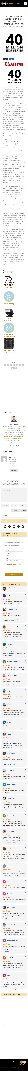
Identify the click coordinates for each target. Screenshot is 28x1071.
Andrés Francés (11, 831)
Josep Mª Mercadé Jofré (13, 957)
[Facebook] (11, 59)
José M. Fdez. (10, 881)
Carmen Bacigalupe (12, 609)
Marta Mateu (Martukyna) (13, 940)
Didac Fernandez (11, 753)
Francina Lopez (11, 798)
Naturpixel (19, 428)
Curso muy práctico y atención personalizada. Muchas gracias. (14, 777)
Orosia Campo (10, 704)
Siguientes (14, 989)
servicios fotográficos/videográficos (14, 436)
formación (8, 439)
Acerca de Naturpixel (11, 1065)
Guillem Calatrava (11, 26)
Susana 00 (9, 734)
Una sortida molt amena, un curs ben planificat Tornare (14, 900)
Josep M (9, 975)
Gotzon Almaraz (11, 907)
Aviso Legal (3, 1065)
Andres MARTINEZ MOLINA (14, 866)
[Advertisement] (14, 393)
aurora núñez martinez (12, 661)
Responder (14, 470)
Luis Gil (9, 595)
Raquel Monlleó (11, 924)
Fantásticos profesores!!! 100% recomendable (14, 887)
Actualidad (22, 26)
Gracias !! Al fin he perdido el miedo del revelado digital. (12, 697)
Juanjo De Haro (11, 691)
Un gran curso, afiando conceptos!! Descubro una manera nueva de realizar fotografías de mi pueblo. (12, 683)
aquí (23, 439)
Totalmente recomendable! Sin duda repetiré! (13, 728)
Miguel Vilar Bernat (11, 784)
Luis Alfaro (9, 644)
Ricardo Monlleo (11, 815)
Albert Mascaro (10, 848)
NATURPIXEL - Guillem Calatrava (13, 1067)
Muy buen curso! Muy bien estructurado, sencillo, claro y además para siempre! (12, 602)
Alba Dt (9, 722)
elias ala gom (10, 893)
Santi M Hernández (11, 770)
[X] (5, 59)
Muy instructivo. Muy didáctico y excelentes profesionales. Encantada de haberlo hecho (13, 668)
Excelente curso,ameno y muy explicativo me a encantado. (14, 791)
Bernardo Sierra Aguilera (13, 626)
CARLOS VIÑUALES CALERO (14, 675)
